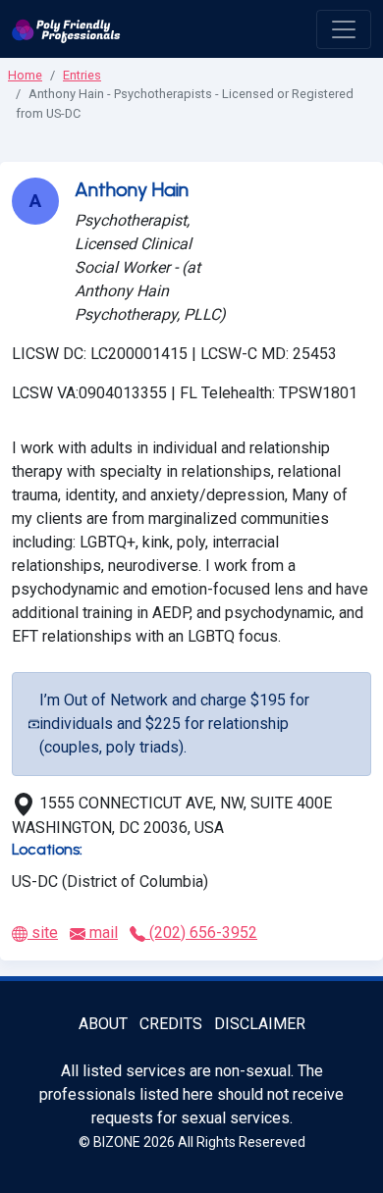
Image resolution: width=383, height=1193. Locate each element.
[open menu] (343, 29)
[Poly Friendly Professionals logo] (66, 29)
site (42, 932)
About (103, 1023)
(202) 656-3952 (201, 932)
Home (25, 75)
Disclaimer (259, 1023)
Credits (170, 1023)
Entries (82, 75)
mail (101, 932)
